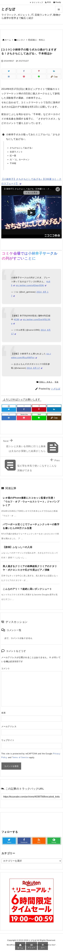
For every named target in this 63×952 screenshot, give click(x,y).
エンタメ (21, 40)
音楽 (56, 382)
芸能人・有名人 (38, 40)
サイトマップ (37, 2)
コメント (5, 668)
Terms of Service (20, 757)
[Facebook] (24, 71)
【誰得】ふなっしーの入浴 (17, 547)
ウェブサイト (7, 740)
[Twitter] (9, 71)
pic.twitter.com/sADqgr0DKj (30, 285)
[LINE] (39, 76)
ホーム (8, 40)
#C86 (16, 319)
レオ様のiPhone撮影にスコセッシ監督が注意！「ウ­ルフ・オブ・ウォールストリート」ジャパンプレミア (31, 501)
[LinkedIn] (54, 71)
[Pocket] (24, 76)
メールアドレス (9, 726)
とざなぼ (55, 389)
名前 (3, 713)
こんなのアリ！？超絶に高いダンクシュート (27, 589)
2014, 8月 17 (33, 368)
